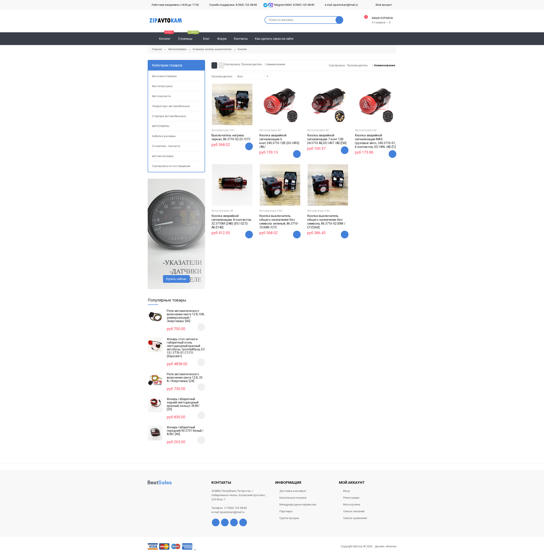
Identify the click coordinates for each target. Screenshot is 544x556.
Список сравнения (355, 518)
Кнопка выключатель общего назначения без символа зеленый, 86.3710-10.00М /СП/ (279, 221)
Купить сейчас (176, 279)
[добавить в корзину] (201, 327)
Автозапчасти (161, 96)
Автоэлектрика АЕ (270, 130)
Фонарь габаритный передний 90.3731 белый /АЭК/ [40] (185, 431)
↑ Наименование (274, 64)
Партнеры (286, 511)
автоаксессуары (163, 156)
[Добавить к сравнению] (237, 118)
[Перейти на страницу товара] (232, 104)
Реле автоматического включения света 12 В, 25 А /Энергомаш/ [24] (185, 377)
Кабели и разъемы (164, 136)
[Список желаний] (387, 38)
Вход (346, 490)
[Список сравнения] (394, 38)
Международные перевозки (297, 504)
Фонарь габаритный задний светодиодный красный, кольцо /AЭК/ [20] (183, 404)
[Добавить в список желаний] (227, 117)
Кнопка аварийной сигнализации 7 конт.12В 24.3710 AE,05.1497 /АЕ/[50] (326, 139)
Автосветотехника (164, 76)
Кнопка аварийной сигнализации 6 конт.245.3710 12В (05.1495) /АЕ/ (279, 141)
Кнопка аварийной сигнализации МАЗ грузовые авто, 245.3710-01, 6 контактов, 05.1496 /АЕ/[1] (375, 141)
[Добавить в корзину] (249, 146)
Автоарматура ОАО (223, 130)
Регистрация (351, 497)
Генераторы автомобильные (171, 106)
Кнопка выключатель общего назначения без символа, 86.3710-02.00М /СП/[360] (326, 221)
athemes (391, 546)
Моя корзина (351, 504)
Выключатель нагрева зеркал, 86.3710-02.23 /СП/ (231, 137)
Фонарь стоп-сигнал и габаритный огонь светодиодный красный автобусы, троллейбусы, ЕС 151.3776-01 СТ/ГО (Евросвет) (186, 347)
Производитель (251, 64)
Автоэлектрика (162, 86)
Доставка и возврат (292, 490)
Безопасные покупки (292, 497)
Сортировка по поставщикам (171, 166)
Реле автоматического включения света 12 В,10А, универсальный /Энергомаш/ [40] (186, 316)
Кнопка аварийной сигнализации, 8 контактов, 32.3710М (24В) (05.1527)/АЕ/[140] (231, 221)
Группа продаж (289, 518)
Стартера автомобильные (169, 116)
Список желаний (353, 511)
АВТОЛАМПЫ (160, 126)
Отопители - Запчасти (166, 146)
